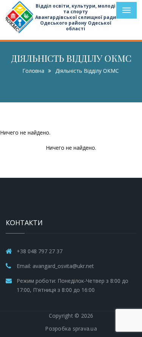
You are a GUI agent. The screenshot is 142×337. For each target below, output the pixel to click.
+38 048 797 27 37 (39, 251)
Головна (33, 70)
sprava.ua (85, 328)
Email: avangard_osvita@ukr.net (55, 266)
